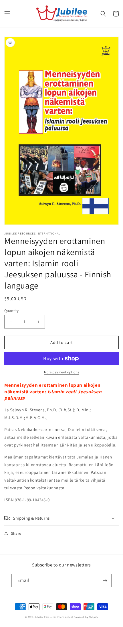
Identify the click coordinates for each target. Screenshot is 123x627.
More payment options (61, 372)
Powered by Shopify (86, 616)
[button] (7, 13)
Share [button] (16, 533)
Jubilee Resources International (54, 616)
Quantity (11, 310)
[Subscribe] (105, 580)
